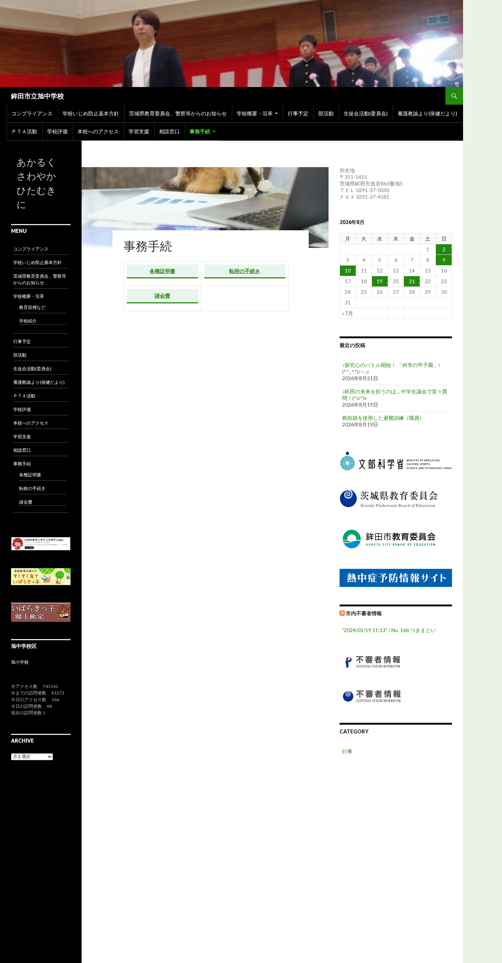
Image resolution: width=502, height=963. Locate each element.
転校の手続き (244, 271)
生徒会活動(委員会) (366, 113)
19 (380, 281)
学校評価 (57, 131)
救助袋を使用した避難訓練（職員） (383, 418)
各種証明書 (162, 271)
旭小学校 (20, 662)
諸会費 (162, 295)
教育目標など (32, 307)
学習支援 (139, 131)
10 (348, 270)
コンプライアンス (32, 113)
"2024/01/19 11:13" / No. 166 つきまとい (389, 630)
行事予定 (298, 113)
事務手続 (200, 131)
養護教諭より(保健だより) (427, 113)
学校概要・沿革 (255, 113)
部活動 (326, 113)
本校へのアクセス (98, 131)
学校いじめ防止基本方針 (90, 113)
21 (412, 281)
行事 (347, 751)
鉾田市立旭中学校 (37, 96)
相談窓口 (169, 131)
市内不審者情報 (364, 613)
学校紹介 (28, 321)
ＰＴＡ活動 (24, 131)
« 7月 (347, 313)
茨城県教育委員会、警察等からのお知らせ (178, 113)
